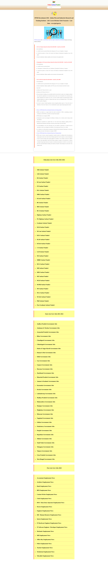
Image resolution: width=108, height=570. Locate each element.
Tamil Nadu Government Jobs (45, 443)
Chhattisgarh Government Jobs (46, 344)
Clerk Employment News (44, 498)
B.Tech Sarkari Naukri (43, 243)
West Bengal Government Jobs (46, 459)
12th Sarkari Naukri (43, 174)
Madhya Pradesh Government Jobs (47, 397)
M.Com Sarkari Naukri (44, 231)
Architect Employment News (45, 482)
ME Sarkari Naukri (42, 276)
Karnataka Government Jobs (45, 385)
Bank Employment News (44, 486)
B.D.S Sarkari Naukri (43, 235)
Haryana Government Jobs (45, 369)
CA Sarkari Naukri (42, 247)
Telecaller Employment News (45, 556)
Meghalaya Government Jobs (45, 410)
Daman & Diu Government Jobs (46, 352)
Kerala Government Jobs (44, 389)
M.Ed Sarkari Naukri (43, 280)
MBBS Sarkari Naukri (43, 260)
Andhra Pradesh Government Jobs (47, 324)
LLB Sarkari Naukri (43, 252)
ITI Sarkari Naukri (42, 186)
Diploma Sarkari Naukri (44, 215)
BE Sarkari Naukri (42, 202)
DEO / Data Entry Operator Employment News (50, 502)
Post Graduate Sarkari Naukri (46, 305)
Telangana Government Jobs (45, 447)
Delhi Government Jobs (44, 356)
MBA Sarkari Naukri (43, 194)
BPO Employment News (44, 490)
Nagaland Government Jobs (45, 418)
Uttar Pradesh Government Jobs (46, 455)
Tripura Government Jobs (44, 451)
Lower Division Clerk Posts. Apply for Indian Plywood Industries (54, 39)
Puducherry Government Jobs (45, 426)
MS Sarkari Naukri (42, 288)
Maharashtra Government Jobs (46, 402)
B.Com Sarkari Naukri (43, 182)
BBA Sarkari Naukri (43, 206)
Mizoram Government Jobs (45, 414)
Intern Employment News (44, 519)
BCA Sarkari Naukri (43, 211)
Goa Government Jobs (43, 361)
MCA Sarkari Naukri (43, 264)
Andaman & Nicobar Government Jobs (48, 328)
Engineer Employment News (45, 511)
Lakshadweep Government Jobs (46, 393)
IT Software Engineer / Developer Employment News (52, 527)
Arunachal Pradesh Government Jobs (48, 332)
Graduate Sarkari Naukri (44, 223)
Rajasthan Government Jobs (45, 434)
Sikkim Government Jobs (44, 438)
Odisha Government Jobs (44, 422)
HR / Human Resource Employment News (49, 515)
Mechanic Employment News (45, 531)
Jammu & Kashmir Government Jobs (48, 381)
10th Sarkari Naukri (43, 170)
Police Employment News (44, 543)
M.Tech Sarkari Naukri (43, 297)
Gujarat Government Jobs (44, 365)
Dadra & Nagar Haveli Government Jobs (49, 348)
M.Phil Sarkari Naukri (43, 284)
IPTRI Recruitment (37, 39)
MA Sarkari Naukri (42, 256)
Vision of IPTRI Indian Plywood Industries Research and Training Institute (49, 133)
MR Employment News (43, 535)
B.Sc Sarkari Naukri (43, 190)
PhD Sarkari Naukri (43, 301)
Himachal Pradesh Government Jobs (47, 377)
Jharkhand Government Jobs (45, 373)
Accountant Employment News (46, 478)
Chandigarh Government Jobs (46, 340)
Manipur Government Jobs (45, 406)
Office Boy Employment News (45, 539)
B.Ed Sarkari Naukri (43, 227)
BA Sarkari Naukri (42, 178)
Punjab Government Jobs (44, 430)
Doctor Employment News (44, 506)
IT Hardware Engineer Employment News (49, 523)
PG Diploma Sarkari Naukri (45, 219)
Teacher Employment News (45, 547)
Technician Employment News (45, 552)
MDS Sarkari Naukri (43, 272)
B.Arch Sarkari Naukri (43, 198)
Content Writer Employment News (47, 494)
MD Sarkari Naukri (42, 268)
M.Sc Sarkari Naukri (43, 293)
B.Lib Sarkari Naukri (43, 239)
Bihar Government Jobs (44, 336)
